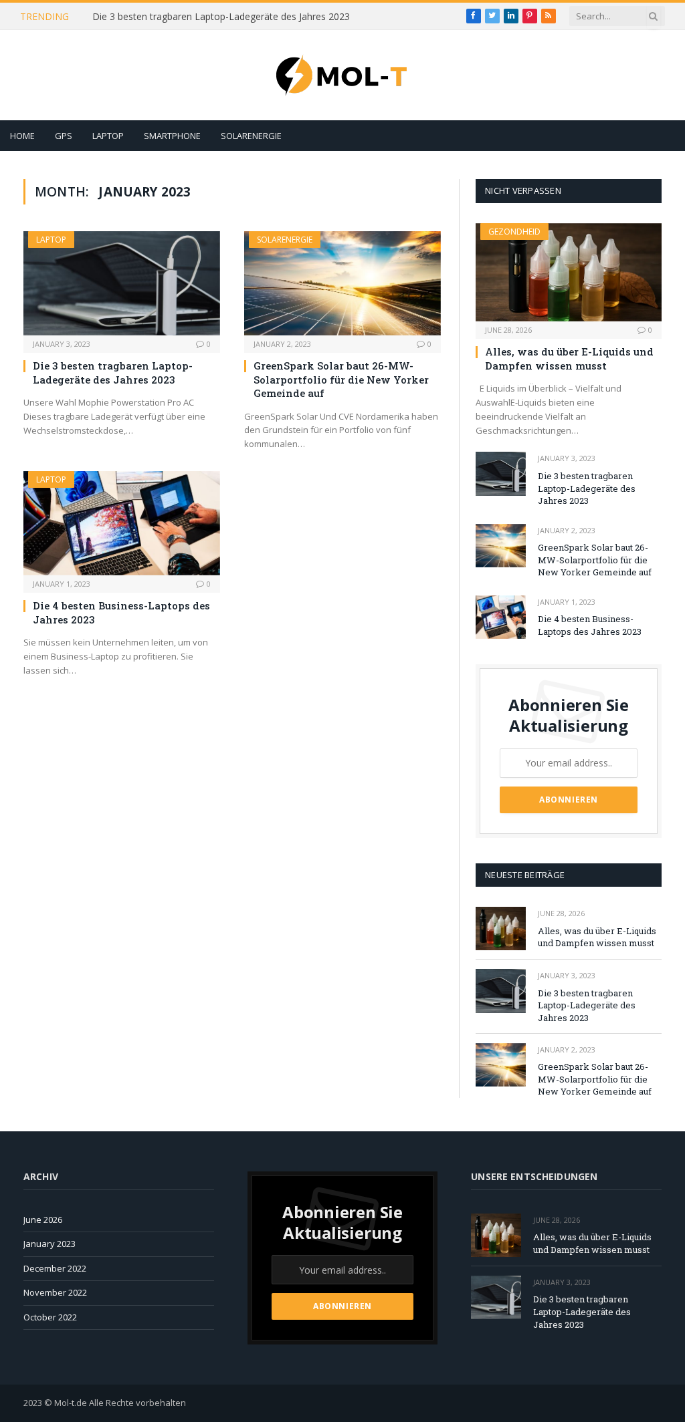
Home (22, 136)
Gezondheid (514, 231)
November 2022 (55, 1292)
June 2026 (42, 1220)
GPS (63, 136)
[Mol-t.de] (342, 75)
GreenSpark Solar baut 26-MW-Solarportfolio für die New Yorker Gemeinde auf (341, 379)
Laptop (108, 136)
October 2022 (50, 1317)
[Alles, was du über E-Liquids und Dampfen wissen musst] (569, 272)
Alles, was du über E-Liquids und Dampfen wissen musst (569, 358)
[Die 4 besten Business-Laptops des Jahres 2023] (121, 523)
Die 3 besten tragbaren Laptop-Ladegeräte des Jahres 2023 (221, 17)
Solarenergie (251, 136)
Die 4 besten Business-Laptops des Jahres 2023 (121, 612)
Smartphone (172, 136)
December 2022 (54, 1268)
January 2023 (49, 1244)
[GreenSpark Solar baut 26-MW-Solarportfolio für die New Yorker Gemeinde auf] (342, 283)
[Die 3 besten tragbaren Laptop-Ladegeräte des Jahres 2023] (121, 283)
